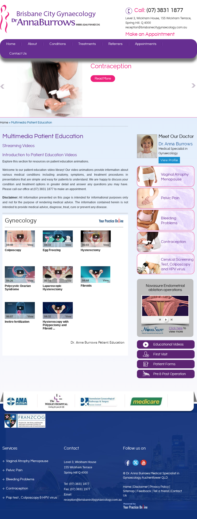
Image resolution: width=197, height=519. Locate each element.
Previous (3, 85)
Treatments (87, 44)
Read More (103, 78)
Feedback (144, 491)
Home (10, 44)
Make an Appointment (150, 34)
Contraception (173, 242)
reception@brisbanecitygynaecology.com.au (156, 27)
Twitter (135, 462)
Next (194, 85)
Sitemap (129, 491)
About (32, 44)
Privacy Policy (159, 486)
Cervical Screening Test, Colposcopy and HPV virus (177, 264)
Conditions (57, 44)
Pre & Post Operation (169, 374)
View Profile (169, 160)
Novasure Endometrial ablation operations (165, 288)
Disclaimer (140, 486)
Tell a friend (161, 491)
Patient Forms (164, 364)
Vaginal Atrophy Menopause (175, 177)
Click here (176, 328)
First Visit (160, 354)
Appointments (145, 44)
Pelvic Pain (170, 198)
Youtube (144, 462)
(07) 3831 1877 (165, 10)
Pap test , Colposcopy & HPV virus (31, 497)
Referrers (115, 44)
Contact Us (18, 53)
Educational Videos (168, 344)
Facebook (127, 462)
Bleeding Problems (169, 220)
